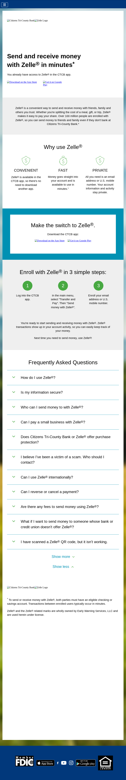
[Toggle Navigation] (4, 4)
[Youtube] (64, 763)
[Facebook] (58, 762)
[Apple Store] (45, 762)
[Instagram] (71, 763)
